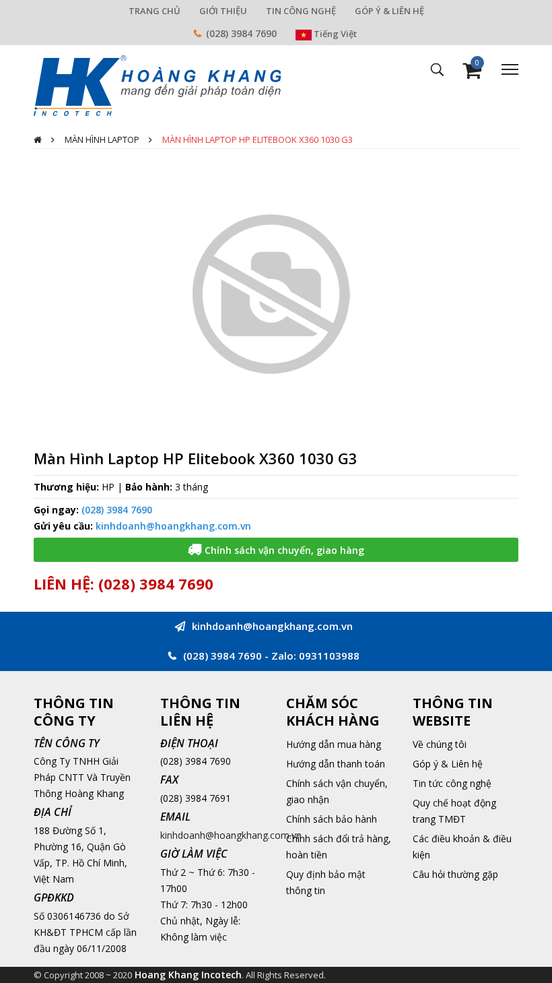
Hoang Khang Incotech (188, 974)
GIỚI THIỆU (223, 11)
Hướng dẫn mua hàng (333, 744)
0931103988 (329, 655)
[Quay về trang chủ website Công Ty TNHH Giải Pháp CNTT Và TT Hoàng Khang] (157, 84)
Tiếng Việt (334, 34)
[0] (471, 73)
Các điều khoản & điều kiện (462, 846)
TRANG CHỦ (154, 11)
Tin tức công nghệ (452, 783)
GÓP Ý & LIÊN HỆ (389, 11)
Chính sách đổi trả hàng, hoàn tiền (338, 846)
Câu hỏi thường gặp (455, 874)
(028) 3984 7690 (241, 33)
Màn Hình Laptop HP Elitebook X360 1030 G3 (257, 139)
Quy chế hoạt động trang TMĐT (454, 810)
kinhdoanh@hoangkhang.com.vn (173, 525)
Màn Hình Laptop (102, 139)
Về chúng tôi (440, 744)
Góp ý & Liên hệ (448, 763)
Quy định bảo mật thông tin (326, 882)
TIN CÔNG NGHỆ (301, 11)
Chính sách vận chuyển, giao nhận (337, 791)
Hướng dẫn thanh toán (335, 763)
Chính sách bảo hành (331, 819)
